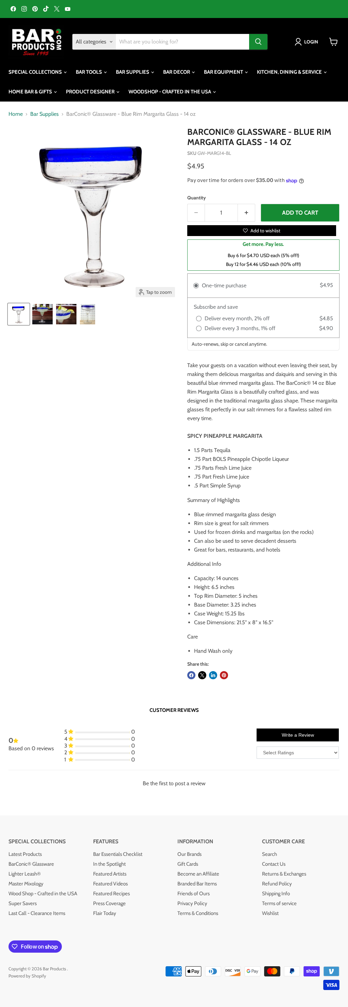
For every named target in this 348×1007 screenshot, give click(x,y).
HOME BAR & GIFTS (30, 92)
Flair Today (104, 913)
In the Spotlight (109, 864)
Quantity (196, 197)
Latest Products (25, 854)
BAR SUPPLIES (133, 72)
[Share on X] (202, 675)
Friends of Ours (193, 894)
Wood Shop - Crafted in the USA (42, 894)
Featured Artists (109, 874)
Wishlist (270, 913)
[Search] (258, 42)
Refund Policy (277, 884)
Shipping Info (276, 894)
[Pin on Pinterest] (224, 675)
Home (15, 114)
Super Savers (22, 903)
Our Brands (189, 854)
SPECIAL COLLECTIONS (35, 72)
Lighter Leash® (24, 874)
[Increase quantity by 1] (246, 213)
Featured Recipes (111, 894)
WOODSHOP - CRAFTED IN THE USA (170, 92)
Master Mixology (26, 884)
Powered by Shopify (27, 975)
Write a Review (298, 735)
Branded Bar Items (197, 884)
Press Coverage (109, 903)
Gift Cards (187, 864)
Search (269, 854)
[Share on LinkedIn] (213, 675)
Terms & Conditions (197, 913)
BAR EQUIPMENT (224, 72)
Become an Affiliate (198, 874)
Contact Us (273, 864)
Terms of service (279, 903)
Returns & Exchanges (284, 874)
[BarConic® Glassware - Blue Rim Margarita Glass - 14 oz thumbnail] (19, 314)
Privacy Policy (192, 903)
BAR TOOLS (89, 72)
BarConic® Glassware (31, 864)
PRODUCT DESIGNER (91, 92)
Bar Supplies (44, 114)
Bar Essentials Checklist (117, 854)
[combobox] (182, 42)
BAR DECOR (177, 72)
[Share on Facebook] (191, 675)
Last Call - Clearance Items (36, 913)
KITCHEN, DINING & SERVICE (290, 72)
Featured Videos (110, 884)
